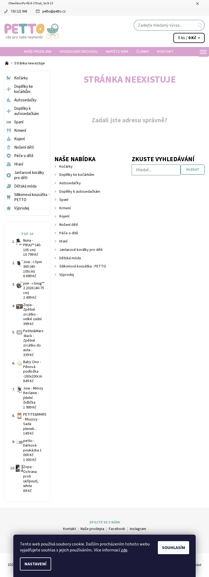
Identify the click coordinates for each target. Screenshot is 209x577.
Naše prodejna (37, 51)
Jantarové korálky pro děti (81, 249)
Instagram (138, 529)
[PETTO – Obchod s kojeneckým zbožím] (7, 63)
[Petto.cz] (54, 31)
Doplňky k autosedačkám (79, 191)
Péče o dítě (68, 233)
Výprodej (66, 274)
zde (124, 550)
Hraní (63, 241)
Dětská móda (70, 258)
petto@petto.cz (54, 11)
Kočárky (66, 166)
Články (142, 51)
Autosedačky (70, 183)
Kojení (64, 216)
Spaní (63, 199)
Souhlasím (173, 548)
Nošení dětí (68, 224)
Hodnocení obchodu (79, 51)
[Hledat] (200, 25)
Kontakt (165, 51)
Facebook (117, 529)
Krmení (65, 208)
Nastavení (35, 564)
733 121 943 (19, 11)
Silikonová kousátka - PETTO (82, 266)
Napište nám (117, 51)
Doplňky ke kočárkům (76, 174)
